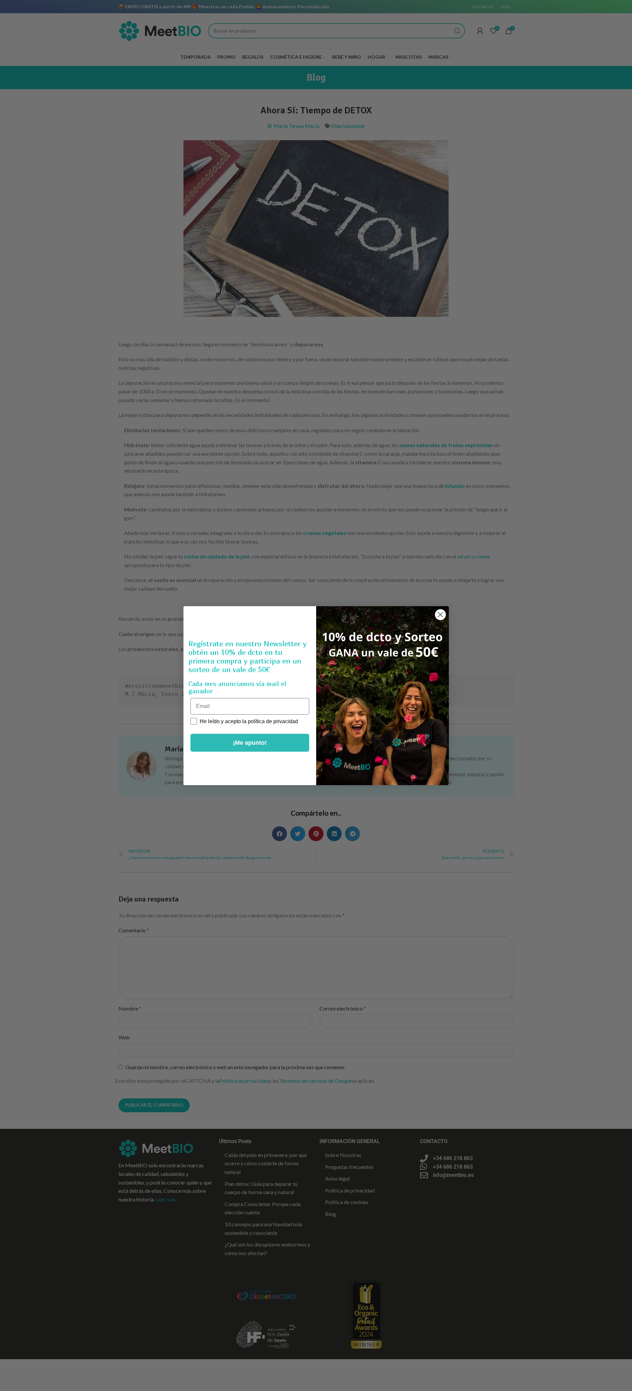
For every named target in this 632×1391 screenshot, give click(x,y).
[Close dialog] (440, 614)
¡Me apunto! (250, 742)
